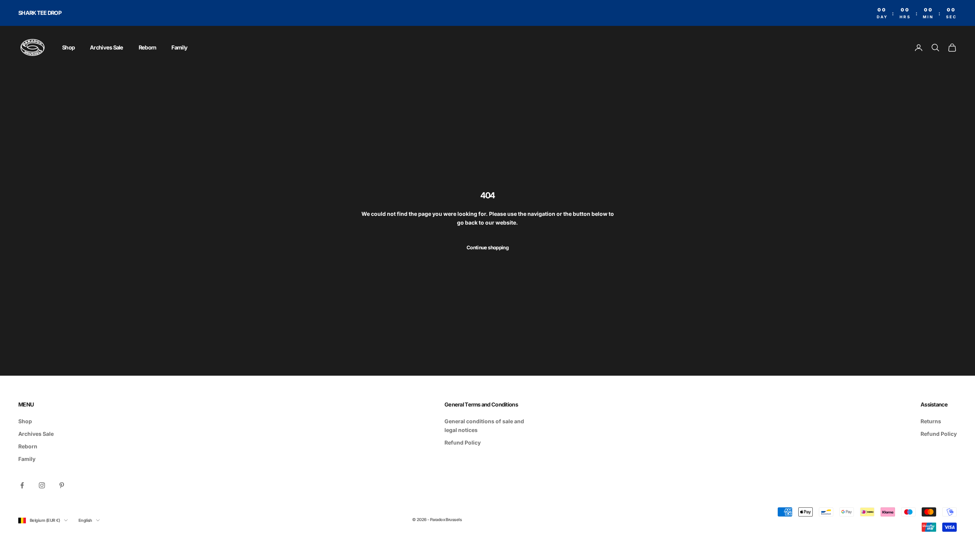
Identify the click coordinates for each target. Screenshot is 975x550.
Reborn (148, 47)
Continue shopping (487, 247)
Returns (931, 421)
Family (179, 47)
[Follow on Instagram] (42, 485)
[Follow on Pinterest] (62, 485)
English (85, 520)
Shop (68, 47)
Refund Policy (462, 442)
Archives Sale (106, 47)
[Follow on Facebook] (22, 485)
